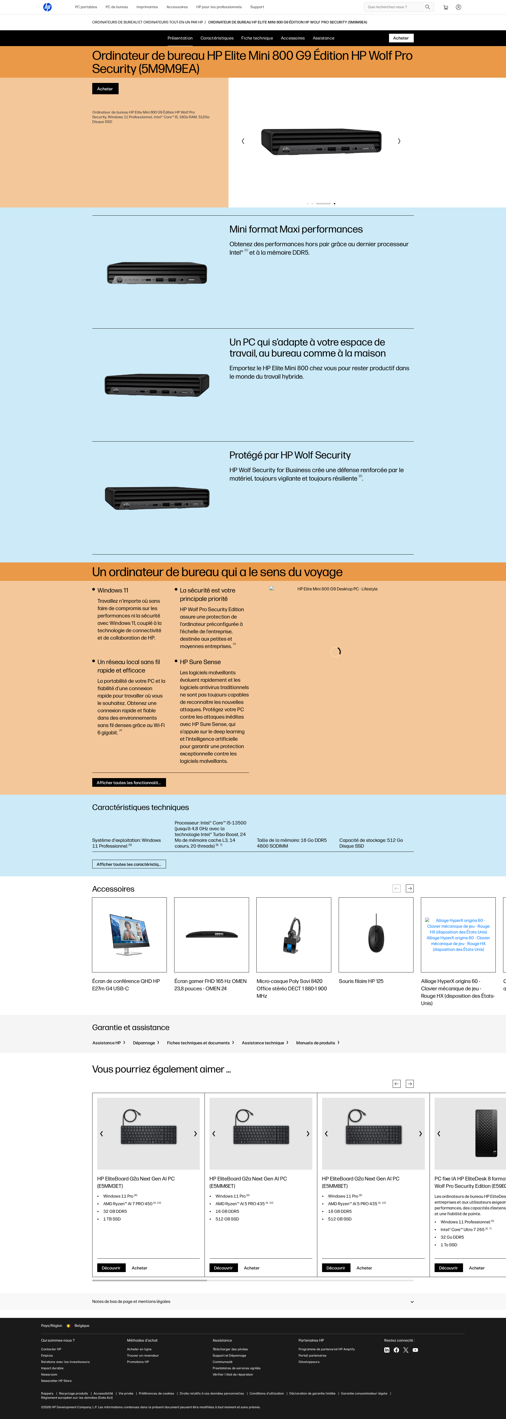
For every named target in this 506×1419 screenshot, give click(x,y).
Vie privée (126, 1393)
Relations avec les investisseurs (65, 1362)
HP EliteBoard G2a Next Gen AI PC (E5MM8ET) (361, 1182)
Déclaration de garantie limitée (312, 1393)
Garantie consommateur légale (364, 1393)
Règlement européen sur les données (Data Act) (77, 1398)
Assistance (324, 38)
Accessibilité (103, 1393)
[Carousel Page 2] (325, 203)
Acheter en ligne (139, 1349)
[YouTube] (415, 1350)
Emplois (47, 1355)
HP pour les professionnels (219, 7)
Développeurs (309, 1362)
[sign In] (458, 7)
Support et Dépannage (229, 1355)
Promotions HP (138, 1362)
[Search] (428, 7)
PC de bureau (117, 7)
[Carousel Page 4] (334, 203)
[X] (405, 1350)
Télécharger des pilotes (230, 1349)
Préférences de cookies (156, 1393)
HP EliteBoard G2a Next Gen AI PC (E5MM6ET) (248, 1182)
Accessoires (177, 7)
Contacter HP (51, 1349)
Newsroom (49, 1374)
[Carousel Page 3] (330, 203)
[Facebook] (396, 1350)
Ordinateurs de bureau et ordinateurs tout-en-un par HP (147, 22)
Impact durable (52, 1368)
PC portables (86, 7)
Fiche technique (257, 38)
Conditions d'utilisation (267, 1393)
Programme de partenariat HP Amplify (327, 1349)
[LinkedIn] (387, 1350)
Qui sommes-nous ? (58, 1340)
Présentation (180, 38)
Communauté (222, 1362)
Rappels (47, 1393)
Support (257, 7)
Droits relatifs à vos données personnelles (212, 1393)
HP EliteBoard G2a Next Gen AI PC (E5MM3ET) (136, 1182)
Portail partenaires (313, 1355)
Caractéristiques (217, 38)
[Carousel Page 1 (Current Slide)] (314, 203)
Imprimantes (147, 7)
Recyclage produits (73, 1393)
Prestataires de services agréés (237, 1368)
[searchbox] (395, 7)
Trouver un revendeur (143, 1355)
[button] (243, 141)
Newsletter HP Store (56, 1381)
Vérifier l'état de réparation (233, 1374)
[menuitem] (86, 7)
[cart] (446, 7)
